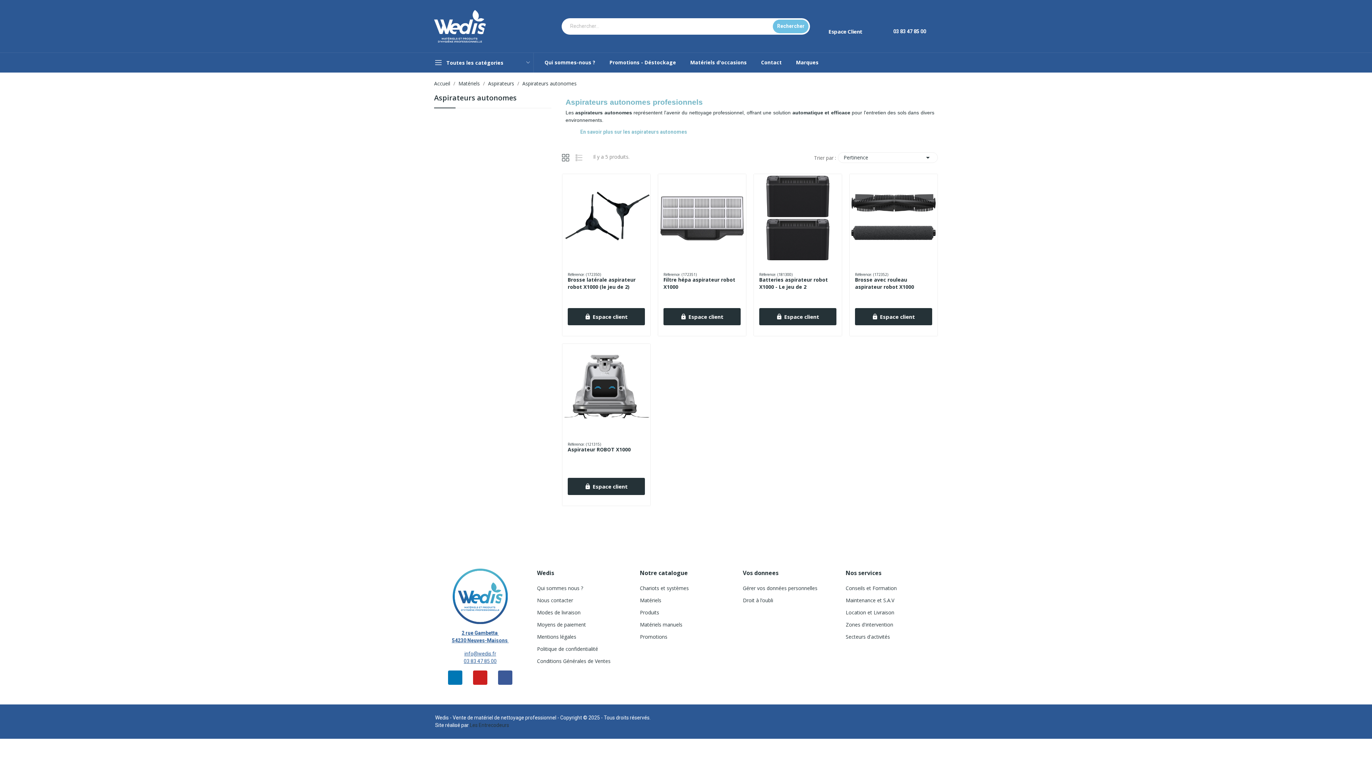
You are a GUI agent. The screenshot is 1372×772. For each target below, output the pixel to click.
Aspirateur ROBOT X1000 (599, 449)
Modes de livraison (559, 612)
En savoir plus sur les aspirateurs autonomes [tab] (633, 132)
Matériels (650, 600)
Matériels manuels (661, 624)
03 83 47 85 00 (480, 661)
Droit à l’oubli (758, 600)
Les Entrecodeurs (489, 725)
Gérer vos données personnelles (780, 588)
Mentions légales (556, 636)
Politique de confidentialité (567, 648)
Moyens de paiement (561, 624)
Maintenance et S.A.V (870, 600)
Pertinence (888, 157)
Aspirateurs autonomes (475, 98)
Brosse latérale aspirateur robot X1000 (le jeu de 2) (602, 283)
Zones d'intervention (869, 624)
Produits (649, 612)
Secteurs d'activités (868, 636)
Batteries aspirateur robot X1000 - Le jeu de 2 (793, 283)
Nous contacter (555, 600)
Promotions (653, 636)
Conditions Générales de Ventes (574, 661)
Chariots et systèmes (664, 588)
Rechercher (791, 26)
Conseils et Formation (871, 588)
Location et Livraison (870, 612)
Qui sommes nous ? (560, 588)
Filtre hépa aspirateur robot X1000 (699, 283)
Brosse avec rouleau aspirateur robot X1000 (884, 283)
